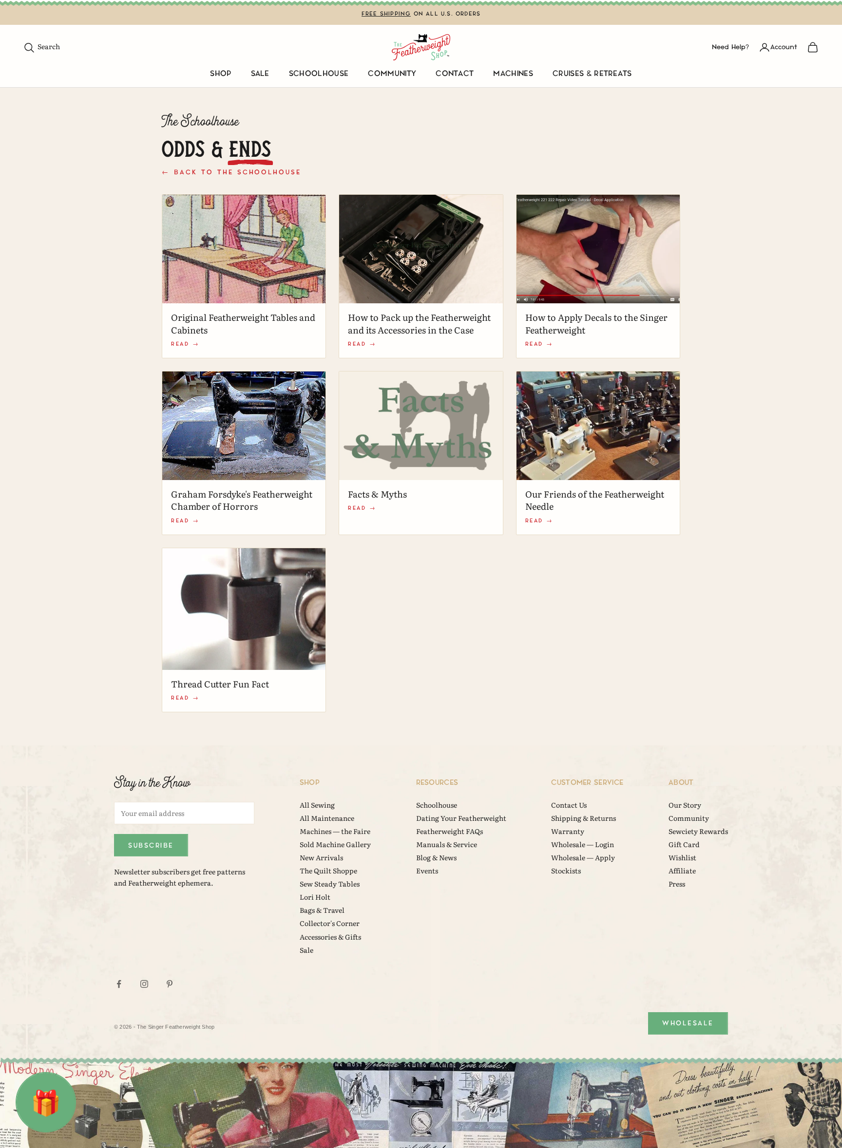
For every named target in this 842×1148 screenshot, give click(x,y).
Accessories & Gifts (330, 937)
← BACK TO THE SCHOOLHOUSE (231, 172)
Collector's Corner (330, 923)
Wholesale (688, 1023)
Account (783, 47)
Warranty (567, 831)
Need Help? (730, 47)
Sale (260, 73)
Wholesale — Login (582, 844)
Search (41, 46)
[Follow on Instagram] (144, 984)
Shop (220, 73)
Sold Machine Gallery (335, 844)
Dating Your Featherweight (461, 818)
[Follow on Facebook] (119, 984)
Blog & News (436, 857)
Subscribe (151, 845)
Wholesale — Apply (583, 857)
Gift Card (684, 844)
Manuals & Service (446, 844)
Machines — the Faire (335, 831)
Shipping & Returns (583, 818)
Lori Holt (315, 897)
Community (392, 73)
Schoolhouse (319, 73)
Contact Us (569, 805)
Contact (455, 73)
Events (427, 870)
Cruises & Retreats (592, 73)
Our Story (685, 805)
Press (677, 884)
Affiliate (682, 870)
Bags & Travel (322, 910)
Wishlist (682, 857)
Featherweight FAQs (449, 831)
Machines (513, 73)
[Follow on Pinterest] (169, 984)
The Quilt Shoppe (328, 870)
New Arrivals (321, 857)
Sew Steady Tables (330, 884)
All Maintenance (327, 818)
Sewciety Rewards (698, 831)
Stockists (566, 870)
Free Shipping (386, 14)
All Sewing (317, 805)
